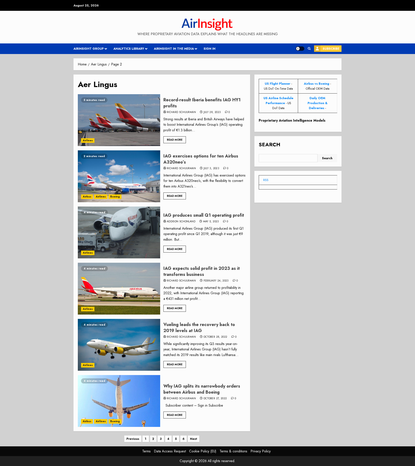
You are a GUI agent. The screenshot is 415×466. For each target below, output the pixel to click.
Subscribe (331, 48)
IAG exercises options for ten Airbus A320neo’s (200, 159)
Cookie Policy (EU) (202, 451)
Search (269, 144)
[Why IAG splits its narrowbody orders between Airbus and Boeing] (119, 401)
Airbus (87, 197)
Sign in (209, 48)
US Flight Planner (277, 83)
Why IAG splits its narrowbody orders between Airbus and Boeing (201, 389)
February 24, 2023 (216, 281)
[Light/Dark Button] (300, 48)
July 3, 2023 (211, 168)
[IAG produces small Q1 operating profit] (119, 232)
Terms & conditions (233, 451)
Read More (174, 140)
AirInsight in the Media (174, 48)
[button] (309, 49)
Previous (132, 439)
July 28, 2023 (212, 112)
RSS (265, 180)
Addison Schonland (181, 221)
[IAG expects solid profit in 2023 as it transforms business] (119, 289)
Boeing (115, 197)
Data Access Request (170, 451)
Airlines (88, 140)
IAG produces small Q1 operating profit (203, 215)
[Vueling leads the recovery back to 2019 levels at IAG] (119, 345)
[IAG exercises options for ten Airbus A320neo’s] (119, 176)
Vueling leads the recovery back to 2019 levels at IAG (199, 327)
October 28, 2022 (215, 337)
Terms (146, 451)
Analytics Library (128, 48)
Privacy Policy (261, 451)
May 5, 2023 (211, 221)
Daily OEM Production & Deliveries (317, 103)
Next (193, 439)
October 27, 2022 (215, 398)
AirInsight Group (88, 48)
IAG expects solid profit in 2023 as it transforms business (201, 271)
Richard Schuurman (181, 112)
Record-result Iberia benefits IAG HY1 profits (202, 103)
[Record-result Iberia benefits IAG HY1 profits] (119, 120)
